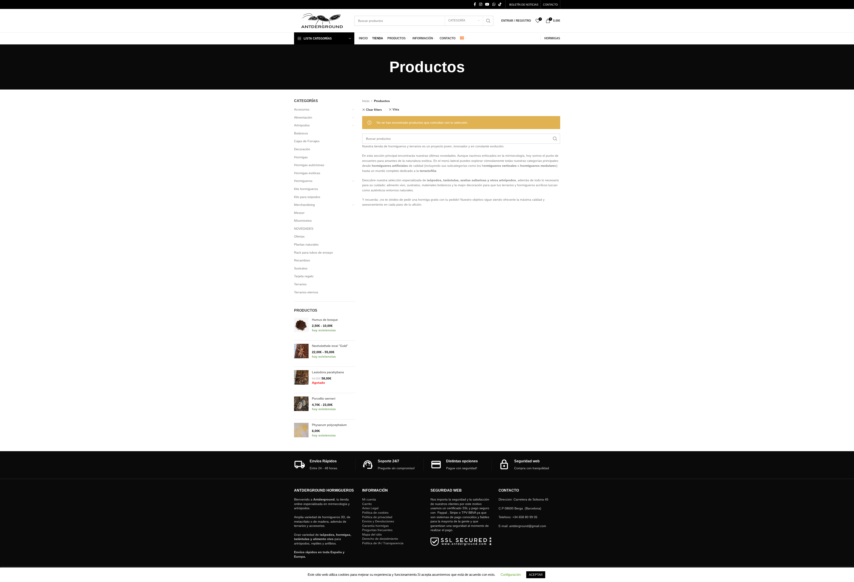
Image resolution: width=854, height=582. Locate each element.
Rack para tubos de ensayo (313, 252)
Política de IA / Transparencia (382, 543)
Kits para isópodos (307, 197)
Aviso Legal (370, 508)
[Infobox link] (324, 465)
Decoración (302, 149)
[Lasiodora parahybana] (301, 380)
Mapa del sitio (372, 534)
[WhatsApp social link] (494, 4)
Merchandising (304, 205)
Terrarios (300, 284)
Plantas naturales (306, 244)
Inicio (366, 101)
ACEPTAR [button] (536, 574)
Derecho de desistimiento (380, 538)
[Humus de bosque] (301, 327)
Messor (299, 213)
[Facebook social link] (475, 4)
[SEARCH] (488, 21)
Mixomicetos (303, 220)
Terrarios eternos (306, 292)
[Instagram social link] (481, 4)
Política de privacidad (377, 517)
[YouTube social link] (487, 4)
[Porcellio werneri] (301, 406)
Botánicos (301, 133)
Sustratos (300, 268)
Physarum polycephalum (329, 425)
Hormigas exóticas (307, 173)
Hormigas (301, 157)
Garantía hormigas (375, 526)
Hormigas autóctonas (309, 165)
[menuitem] (463, 38)
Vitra (396, 109)
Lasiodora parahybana (328, 372)
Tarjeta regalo (303, 276)
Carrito (367, 504)
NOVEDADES (303, 228)
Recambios (302, 260)
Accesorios (301, 109)
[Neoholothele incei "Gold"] (301, 353)
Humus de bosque (325, 319)
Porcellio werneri (323, 398)
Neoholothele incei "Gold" (330, 346)
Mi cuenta (369, 499)
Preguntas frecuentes (377, 530)
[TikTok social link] (500, 4)
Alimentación (303, 117)
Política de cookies (375, 512)
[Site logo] (322, 20)
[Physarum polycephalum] (301, 432)
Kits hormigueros (306, 189)
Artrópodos (302, 125)
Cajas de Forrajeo (306, 141)
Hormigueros (303, 181)
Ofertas (299, 236)
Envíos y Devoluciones (378, 521)
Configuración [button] (511, 574)
